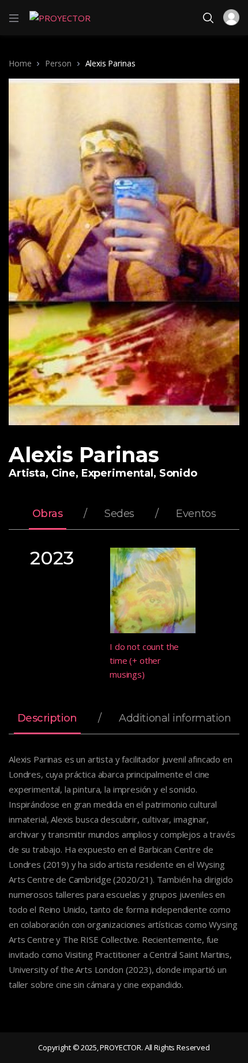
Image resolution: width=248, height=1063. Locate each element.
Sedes (119, 514)
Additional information (175, 718)
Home (20, 63)
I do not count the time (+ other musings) (144, 660)
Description (47, 718)
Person (58, 63)
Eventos (196, 514)
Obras (47, 514)
